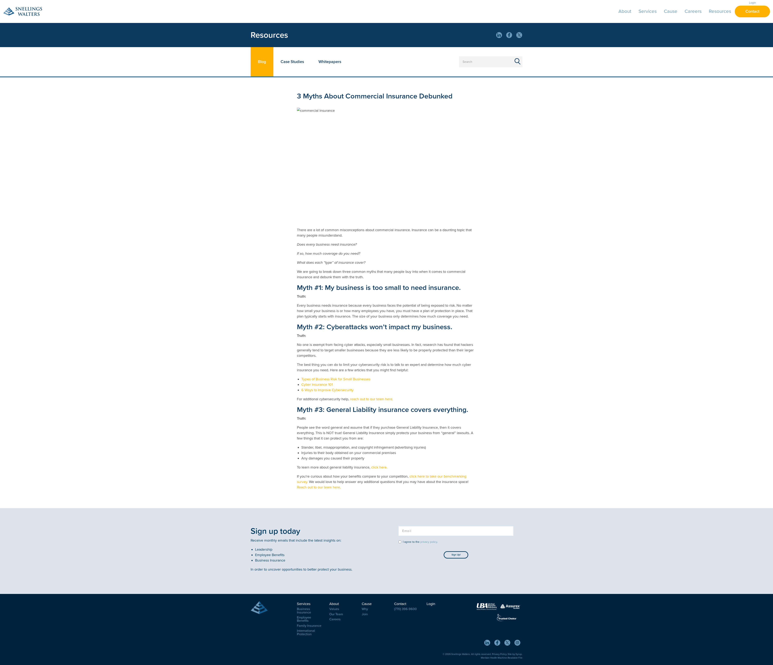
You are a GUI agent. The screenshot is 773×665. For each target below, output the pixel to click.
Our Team (336, 614)
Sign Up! (456, 554)
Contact (752, 11)
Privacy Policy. (499, 654)
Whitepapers (329, 61)
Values (334, 609)
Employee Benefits (304, 619)
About (624, 11)
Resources (720, 11)
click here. (379, 467)
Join (365, 614)
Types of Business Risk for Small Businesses (335, 379)
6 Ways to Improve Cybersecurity (327, 390)
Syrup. (519, 654)
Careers (693, 11)
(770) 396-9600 (405, 609)
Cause (670, 11)
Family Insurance (309, 626)
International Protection (306, 632)
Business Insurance (304, 610)
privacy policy (428, 542)
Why (365, 609)
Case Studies (292, 61)
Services (648, 11)
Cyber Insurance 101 (317, 384)
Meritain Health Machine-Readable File (501, 657)
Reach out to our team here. (319, 487)
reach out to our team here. (372, 399)
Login (752, 2)
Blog (262, 61)
